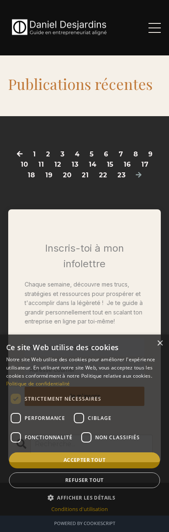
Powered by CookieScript (84, 523)
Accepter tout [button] (84, 459)
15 (110, 164)
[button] (84, 497)
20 (67, 175)
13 (74, 164)
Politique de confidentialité (38, 383)
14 (92, 164)
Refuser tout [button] (84, 480)
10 (24, 164)
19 (49, 175)
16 (127, 164)
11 (41, 164)
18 (31, 175)
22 (103, 175)
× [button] (160, 343)
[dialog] (84, 433)
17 (144, 164)
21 (85, 175)
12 (57, 164)
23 (121, 175)
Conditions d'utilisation (79, 509)
